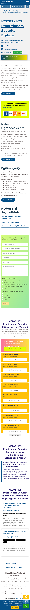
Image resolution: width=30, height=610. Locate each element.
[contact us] (26, 602)
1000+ (5, 299)
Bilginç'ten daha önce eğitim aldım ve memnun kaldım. (15, 281)
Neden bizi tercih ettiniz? (9, 278)
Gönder (5, 304)
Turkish (6, 7)
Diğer (5, 288)
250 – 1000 (7, 297)
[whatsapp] (26, 607)
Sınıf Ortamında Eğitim (10, 222)
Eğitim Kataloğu (14, 11)
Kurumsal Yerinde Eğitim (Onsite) (14, 226)
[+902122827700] (26, 598)
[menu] (28, 2)
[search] (27, 6)
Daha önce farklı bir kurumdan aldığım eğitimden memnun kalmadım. (15, 285)
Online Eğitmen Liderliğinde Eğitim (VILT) (12, 217)
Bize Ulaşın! (7, 107)
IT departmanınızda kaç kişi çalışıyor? (13, 291)
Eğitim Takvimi (10, 567)
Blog (20, 567)
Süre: (11, 510)
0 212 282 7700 (18, 7)
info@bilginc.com (10, 598)
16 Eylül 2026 (18, 52)
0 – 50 (6, 293)
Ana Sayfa (4, 11)
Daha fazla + (8, 94)
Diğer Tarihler (15, 435)
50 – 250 (6, 295)
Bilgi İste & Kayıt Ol (15, 349)
